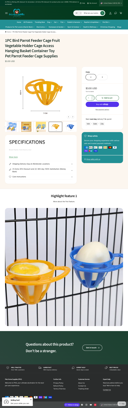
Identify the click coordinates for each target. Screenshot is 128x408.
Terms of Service (59, 389)
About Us (81, 383)
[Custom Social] (95, 405)
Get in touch (91, 348)
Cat (55, 22)
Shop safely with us (93, 159)
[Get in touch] (115, 13)
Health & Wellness (89, 27)
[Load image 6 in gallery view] (41, 127)
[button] (6, 13)
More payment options (102, 109)
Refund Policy (58, 386)
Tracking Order (83, 389)
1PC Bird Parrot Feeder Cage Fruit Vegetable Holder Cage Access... (34, 32)
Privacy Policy (58, 383)
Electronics (41, 27)
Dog (48, 22)
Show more (13, 157)
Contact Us (82, 386)
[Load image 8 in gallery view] (70, 127)
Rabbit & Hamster (73, 22)
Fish (62, 22)
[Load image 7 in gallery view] (55, 127)
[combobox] (94, 13)
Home (9, 32)
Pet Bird (105, 22)
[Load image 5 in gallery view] (26, 127)
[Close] (31, 399)
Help (83, 3)
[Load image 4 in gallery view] (11, 127)
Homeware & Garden (56, 27)
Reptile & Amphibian (91, 22)
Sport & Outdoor (73, 27)
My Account (93, 3)
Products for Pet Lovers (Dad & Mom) (19, 27)
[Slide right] (72, 116)
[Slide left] (68, 116)
